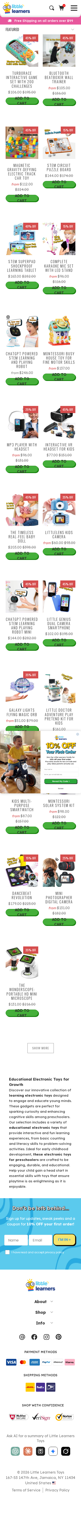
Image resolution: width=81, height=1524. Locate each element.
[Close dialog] (77, 734)
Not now (60, 788)
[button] (60, 781)
